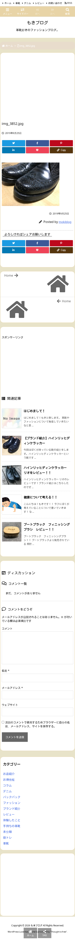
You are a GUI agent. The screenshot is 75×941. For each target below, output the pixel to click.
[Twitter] (13, 143)
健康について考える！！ (41, 497)
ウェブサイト (10, 705)
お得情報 (9, 780)
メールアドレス (12, 688)
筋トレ (7, 837)
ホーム (7, 3)
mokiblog (65, 222)
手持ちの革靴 (11, 826)
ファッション (11, 803)
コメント (7, 628)
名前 (5, 671)
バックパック (11, 797)
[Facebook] (37, 143)
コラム (7, 785)
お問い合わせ (55, 3)
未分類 (7, 832)
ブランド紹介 (11, 809)
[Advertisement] (34, 88)
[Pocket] (37, 150)
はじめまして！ (34, 411)
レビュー (39, 3)
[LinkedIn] (13, 150)
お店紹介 (9, 774)
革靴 (17, 3)
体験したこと (11, 820)
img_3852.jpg (27, 45)
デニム (27, 3)
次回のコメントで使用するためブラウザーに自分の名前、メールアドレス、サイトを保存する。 (37, 724)
